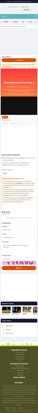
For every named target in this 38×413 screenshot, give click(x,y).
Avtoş (30, 22)
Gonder (19, 268)
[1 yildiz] (4, 123)
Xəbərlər (8, 329)
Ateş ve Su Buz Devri (20, 356)
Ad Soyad (5, 226)
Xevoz (5, 173)
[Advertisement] (19, 42)
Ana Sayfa (5, 26)
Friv (20, 361)
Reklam (21, 408)
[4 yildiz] (14, 123)
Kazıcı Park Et (20, 375)
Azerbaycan (9, 326)
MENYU (4, 16)
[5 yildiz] (18, 123)
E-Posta (4, 234)
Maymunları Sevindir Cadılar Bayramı (20, 368)
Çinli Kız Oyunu (20, 354)
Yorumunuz (6, 242)
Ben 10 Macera (20, 359)
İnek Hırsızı (20, 372)
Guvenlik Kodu (7, 255)
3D (23, 22)
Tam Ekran (20, 60)
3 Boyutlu (15, 22)
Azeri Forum (9, 333)
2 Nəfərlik (5, 22)
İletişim (7, 408)
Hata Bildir (28, 408)
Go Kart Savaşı (20, 370)
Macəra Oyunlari (14, 26)
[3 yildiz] (11, 123)
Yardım (14, 408)
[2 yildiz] (7, 123)
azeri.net (31, 158)
